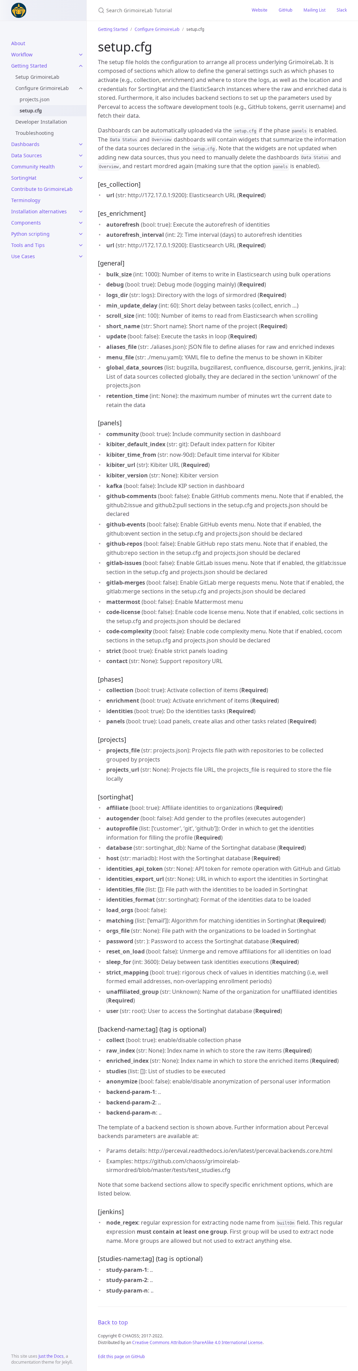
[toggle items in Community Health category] (80, 166)
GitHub (285, 10)
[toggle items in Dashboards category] (80, 144)
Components (26, 222)
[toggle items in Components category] (80, 222)
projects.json (35, 99)
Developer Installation (41, 121)
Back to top (113, 1322)
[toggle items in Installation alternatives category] (80, 211)
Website (259, 10)
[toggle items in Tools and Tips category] (80, 245)
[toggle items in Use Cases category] (80, 256)
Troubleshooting (34, 133)
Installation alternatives (39, 211)
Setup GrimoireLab (37, 77)
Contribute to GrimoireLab (42, 189)
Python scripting (30, 233)
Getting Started (29, 65)
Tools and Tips (28, 245)
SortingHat (23, 177)
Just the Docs (51, 1356)
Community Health (33, 166)
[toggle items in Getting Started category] (80, 65)
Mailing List (314, 10)
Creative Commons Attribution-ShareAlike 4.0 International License (197, 1342)
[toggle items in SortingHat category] (80, 178)
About (18, 43)
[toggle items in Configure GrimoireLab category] (80, 88)
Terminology (25, 200)
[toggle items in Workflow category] (80, 54)
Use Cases (23, 256)
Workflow (22, 54)
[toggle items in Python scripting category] (80, 234)
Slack (342, 10)
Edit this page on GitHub (121, 1356)
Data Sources (26, 155)
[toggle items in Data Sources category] (80, 155)
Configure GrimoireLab (42, 88)
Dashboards (25, 144)
